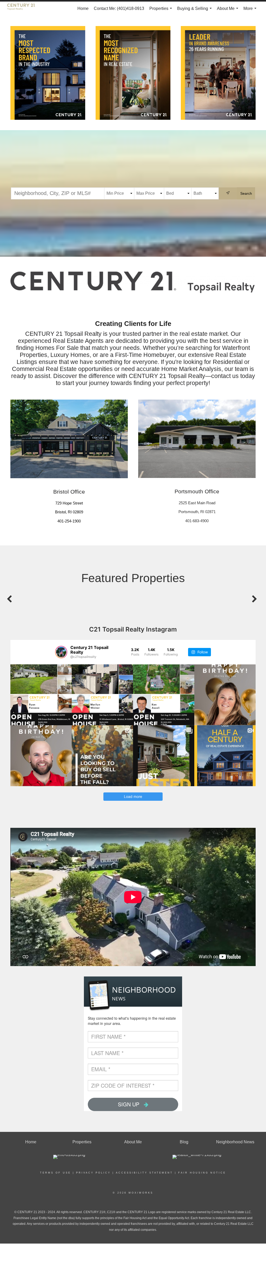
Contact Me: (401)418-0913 (119, 8)
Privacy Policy (93, 1172)
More (250, 11)
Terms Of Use (55, 1172)
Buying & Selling (195, 11)
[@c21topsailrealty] (61, 652)
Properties (161, 11)
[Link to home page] (24, 9)
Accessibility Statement (144, 1172)
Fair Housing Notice (202, 1172)
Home (83, 8)
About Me (228, 11)
